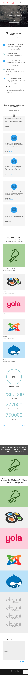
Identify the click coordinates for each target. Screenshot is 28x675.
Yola (4, 314)
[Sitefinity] (14, 282)
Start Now (14, 21)
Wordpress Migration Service (9, 270)
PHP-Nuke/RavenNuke (9, 268)
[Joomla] (14, 327)
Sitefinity (5, 291)
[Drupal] (14, 350)
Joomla (5, 336)
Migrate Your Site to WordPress (14, 10)
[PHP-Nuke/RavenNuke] (14, 255)
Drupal (5, 359)
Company (11, 151)
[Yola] (14, 304)
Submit (21, 662)
